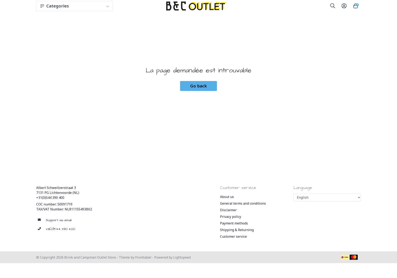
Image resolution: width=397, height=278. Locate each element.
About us (227, 196)
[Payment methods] (345, 257)
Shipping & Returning (237, 230)
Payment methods (234, 223)
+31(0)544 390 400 (50, 197)
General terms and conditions (243, 203)
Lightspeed (182, 257)
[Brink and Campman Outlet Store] (195, 6)
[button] (332, 6)
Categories (57, 6)
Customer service (233, 236)
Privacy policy (230, 216)
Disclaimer (228, 210)
